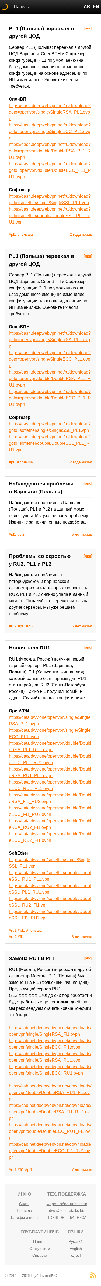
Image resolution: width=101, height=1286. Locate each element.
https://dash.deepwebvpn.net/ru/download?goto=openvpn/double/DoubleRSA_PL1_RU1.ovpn (50, 151)
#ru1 (13, 930)
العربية (75, 1255)
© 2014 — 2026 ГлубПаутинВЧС (31, 1276)
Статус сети (39, 1248)
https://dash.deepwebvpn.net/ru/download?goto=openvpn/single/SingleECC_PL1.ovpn (50, 131)
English (75, 1248)
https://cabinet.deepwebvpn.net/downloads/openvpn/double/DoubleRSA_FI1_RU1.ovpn (50, 1112)
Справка (39, 1255)
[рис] (88, 28)
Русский (76, 1241)
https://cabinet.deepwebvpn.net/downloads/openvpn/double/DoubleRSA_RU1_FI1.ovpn (50, 1092)
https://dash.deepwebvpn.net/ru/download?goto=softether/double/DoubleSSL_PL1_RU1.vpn (50, 215)
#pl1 (12, 234)
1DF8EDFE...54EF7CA (66, 1217)
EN (96, 6)
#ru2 (13, 626)
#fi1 (21, 937)
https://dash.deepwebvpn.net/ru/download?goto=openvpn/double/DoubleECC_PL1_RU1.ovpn (50, 170)
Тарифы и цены (24, 1217)
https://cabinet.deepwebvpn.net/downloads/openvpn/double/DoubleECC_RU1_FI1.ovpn (50, 1131)
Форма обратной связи (67, 1204)
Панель (21, 6)
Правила (24, 1210)
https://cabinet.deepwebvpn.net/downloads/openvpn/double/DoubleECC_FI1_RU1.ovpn (50, 1151)
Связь (24, 1204)
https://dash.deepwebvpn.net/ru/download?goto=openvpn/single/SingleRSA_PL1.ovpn (50, 112)
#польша (25, 234)
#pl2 (21, 534)
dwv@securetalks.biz (67, 1210)
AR (87, 6)
